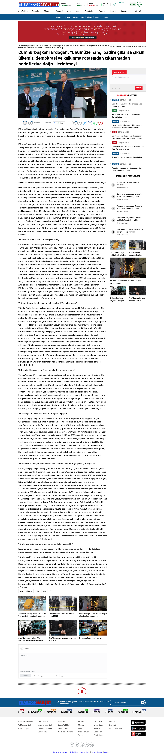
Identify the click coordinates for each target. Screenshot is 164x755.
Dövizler (81, 725)
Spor (69, 11)
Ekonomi (59, 11)
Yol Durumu (123, 711)
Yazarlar (113, 11)
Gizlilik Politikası (73, 752)
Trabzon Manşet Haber (25, 46)
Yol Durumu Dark (24, 725)
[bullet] (50, 675)
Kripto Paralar (139, 711)
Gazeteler (125, 11)
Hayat (97, 17)
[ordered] (47, 675)
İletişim (64, 752)
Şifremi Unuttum (115, 728)
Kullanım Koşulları (97, 752)
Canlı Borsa (62, 722)
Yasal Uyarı (107, 752)
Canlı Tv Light (23, 728)
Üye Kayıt (112, 725)
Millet (37, 591)
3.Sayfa (58, 17)
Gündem (47, 11)
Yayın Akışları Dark (45, 725)
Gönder (25, 676)
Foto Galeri (89, 11)
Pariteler (109, 711)
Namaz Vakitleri (35, 711)
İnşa (21, 591)
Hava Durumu (66, 711)
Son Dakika (22, 11)
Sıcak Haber (98, 735)
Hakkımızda (57, 752)
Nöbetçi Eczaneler (45, 728)
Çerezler (82, 752)
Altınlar (81, 722)
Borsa (21, 711)
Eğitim (89, 17)
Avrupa (67, 17)
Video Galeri (98, 725)
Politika (105, 17)
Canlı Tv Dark (43, 722)
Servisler (35, 11)
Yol (51, 591)
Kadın (78, 11)
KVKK (88, 752)
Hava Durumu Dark (25, 722)
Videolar (102, 11)
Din (82, 17)
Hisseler (96, 711)
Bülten (75, 17)
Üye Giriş (112, 722)
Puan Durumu (82, 711)
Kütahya (29, 591)
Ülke (44, 591)
